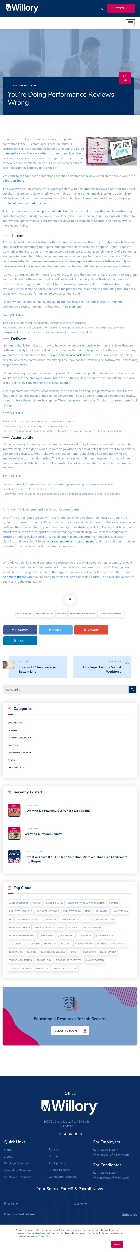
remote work (108, 952)
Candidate (14, 730)
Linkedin (93, 629)
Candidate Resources (20, 737)
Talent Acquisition (20, 960)
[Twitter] (65, 1134)
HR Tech (61, 613)
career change (54, 903)
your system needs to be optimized (70, 541)
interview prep (93, 927)
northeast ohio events (111, 943)
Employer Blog (72, 911)
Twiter (57, 629)
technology (44, 960)
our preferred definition (52, 211)
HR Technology (105, 919)
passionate (16, 952)
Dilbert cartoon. (13, 180)
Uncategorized (16, 767)
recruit (74, 952)
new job (65, 943)
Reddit (22, 640)
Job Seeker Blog (105, 935)
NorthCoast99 (84, 943)
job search (85, 935)
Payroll (32, 952)
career (37, 903)
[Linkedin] (76, 1134)
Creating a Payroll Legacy (43, 834)
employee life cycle (48, 911)
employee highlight (20, 911)
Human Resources (19, 927)
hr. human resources (29, 919)
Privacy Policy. (45, 1236)
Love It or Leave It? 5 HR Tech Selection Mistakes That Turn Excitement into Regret (76, 859)
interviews (47, 935)
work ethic (42, 968)
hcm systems (120, 911)
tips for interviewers (68, 960)
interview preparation (22, 935)
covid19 (113, 903)
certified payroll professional (86, 903)
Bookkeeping (15, 722)
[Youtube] (70, 1134)
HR (10, 919)
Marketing (50, 943)
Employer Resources (24, 85)
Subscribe (129, 1215)
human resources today (49, 927)
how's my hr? (24, 613)
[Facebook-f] (60, 1134)
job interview (66, 935)
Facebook (21, 629)
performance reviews (82, 613)
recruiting (89, 952)
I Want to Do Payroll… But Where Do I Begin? (57, 811)
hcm (87, 911)
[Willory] (22, 8)
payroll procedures (53, 952)
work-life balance (20, 968)
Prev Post (25, 661)
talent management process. (27, 203)
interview (74, 927)
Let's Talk (120, 8)
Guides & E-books (66, 1030)
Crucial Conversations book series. (68, 355)
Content (13, 745)
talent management (111, 613)
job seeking (15, 943)
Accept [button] (117, 1244)
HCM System (101, 911)
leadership (33, 943)
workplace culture (65, 968)
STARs (11, 760)
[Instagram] (81, 1134)
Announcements (19, 903)
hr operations (44, 613)
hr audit (51, 919)
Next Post (115, 661)
